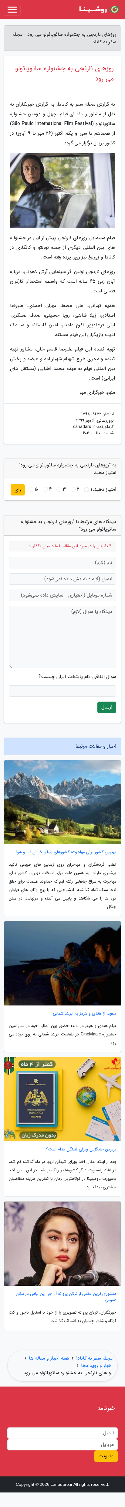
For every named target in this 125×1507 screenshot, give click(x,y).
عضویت (106, 1456)
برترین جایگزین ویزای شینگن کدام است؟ (81, 1149)
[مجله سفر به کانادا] (98, 9)
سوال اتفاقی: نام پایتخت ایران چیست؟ (77, 676)
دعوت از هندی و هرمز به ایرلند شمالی (84, 1013)
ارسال (106, 707)
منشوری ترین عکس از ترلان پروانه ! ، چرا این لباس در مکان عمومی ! (66, 1297)
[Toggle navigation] (12, 10)
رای (18, 489)
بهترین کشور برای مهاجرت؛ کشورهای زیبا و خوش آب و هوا (66, 852)
